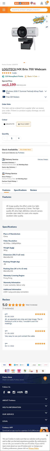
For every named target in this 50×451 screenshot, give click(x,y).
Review (33, 190)
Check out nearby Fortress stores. (13, 380)
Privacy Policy (34, 448)
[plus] (18, 138)
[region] (25, 441)
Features (6, 190)
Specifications (20, 190)
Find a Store (7, 377)
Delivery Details (43, 159)
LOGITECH (9, 69)
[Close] (47, 435)
